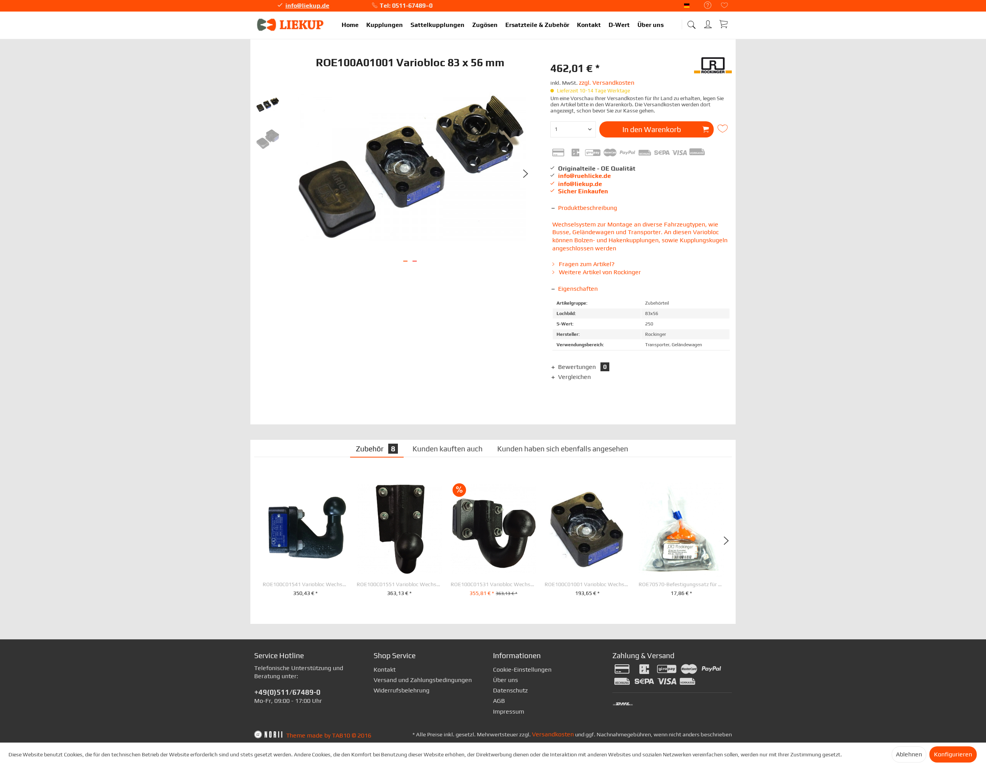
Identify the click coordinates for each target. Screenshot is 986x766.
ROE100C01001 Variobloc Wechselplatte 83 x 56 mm (587, 584)
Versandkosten (553, 734)
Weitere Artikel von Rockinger (599, 272)
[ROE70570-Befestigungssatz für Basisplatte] (681, 529)
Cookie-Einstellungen (522, 669)
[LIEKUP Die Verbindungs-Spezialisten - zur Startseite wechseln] (290, 25)
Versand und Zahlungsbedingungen (423, 680)
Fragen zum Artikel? (586, 264)
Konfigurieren (953, 754)
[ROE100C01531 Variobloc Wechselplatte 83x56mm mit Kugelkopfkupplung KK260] (493, 529)
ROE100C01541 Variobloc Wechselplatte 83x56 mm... (305, 584)
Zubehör (375, 448)
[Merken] (724, 128)
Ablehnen (909, 754)
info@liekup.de (307, 5)
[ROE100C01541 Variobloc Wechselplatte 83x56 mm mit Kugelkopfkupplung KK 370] (305, 529)
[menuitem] (703, 5)
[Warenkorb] (724, 24)
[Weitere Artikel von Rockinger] (713, 68)
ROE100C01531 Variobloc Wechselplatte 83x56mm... (493, 584)
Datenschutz (510, 690)
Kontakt (385, 669)
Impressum (508, 711)
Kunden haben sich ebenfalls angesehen (562, 448)
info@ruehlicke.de (584, 175)
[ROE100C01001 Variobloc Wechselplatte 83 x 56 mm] (587, 529)
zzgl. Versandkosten (606, 82)
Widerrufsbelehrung (401, 690)
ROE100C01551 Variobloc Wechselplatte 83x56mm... (399, 584)
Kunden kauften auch (448, 448)
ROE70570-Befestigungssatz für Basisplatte (681, 584)
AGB (499, 700)
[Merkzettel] (724, 6)
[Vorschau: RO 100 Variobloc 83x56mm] (267, 104)
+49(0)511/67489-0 (287, 692)
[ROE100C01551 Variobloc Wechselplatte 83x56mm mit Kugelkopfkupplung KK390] (399, 529)
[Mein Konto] (708, 23)
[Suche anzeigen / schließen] (691, 22)
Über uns (505, 680)
